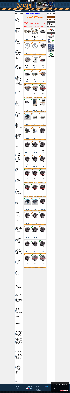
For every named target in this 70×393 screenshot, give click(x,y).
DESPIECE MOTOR (18, 95)
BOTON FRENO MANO (18, 364)
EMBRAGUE (17, 102)
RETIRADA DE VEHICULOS (51, 23)
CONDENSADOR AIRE (18, 78)
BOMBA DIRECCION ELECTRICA (18, 325)
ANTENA (17, 22)
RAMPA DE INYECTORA (18, 345)
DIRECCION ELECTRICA (18, 269)
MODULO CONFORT (18, 231)
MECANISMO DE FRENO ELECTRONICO (18, 296)
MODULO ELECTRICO (18, 252)
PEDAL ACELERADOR (18, 169)
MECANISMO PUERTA (18, 144)
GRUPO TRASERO (18, 113)
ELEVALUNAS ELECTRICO (19, 340)
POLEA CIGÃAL (17, 262)
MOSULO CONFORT (18, 272)
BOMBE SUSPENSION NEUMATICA (18, 352)
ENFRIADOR (17, 103)
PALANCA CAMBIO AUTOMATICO (18, 371)
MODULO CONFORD (18, 247)
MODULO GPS (17, 330)
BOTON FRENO (17, 343)
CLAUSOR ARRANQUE (18, 297)
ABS (16, 378)
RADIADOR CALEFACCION (19, 331)
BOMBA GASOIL (17, 350)
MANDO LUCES (17, 124)
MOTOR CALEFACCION (18, 238)
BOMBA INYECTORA (18, 375)
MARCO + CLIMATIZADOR (19, 299)
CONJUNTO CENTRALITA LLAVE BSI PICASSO (18, 82)
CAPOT (16, 51)
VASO (16, 217)
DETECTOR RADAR (18, 309)
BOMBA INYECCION (18, 232)
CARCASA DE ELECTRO (18, 52)
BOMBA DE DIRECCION (18, 287)
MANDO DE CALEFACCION (19, 342)
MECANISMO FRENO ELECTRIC (18, 143)
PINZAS (16, 171)
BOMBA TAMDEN (18, 341)
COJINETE (17, 71)
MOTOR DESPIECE (18, 160)
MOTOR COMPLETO (43, 51)
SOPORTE (17, 200)
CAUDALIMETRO (18, 60)
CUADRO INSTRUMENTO (18, 332)
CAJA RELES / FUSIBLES (18, 227)
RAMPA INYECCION (18, 183)
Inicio (29, 10)
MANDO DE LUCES (18, 128)
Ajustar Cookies (65, 390)
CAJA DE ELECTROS (18, 45)
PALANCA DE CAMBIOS (18, 279)
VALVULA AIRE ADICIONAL (19, 210)
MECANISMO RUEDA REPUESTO (18, 146)
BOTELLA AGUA (17, 37)
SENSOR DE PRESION (18, 367)
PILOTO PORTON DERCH (18, 333)
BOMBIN (17, 34)
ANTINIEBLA (17, 23)
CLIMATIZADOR (17, 70)
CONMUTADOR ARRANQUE (19, 84)
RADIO (16, 182)
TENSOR (17, 203)
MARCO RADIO (17, 137)
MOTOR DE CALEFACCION (19, 355)
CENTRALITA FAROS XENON (19, 226)
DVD (16, 100)
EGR (16, 266)
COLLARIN (17, 74)
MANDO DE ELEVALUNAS (19, 127)
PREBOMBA (17, 178)
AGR (16, 273)
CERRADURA (17, 65)
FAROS (16, 271)
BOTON (16, 39)
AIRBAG (16, 17)
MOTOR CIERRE (17, 154)
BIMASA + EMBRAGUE (18, 31)
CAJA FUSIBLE (17, 326)
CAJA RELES (17, 49)
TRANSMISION (17, 205)
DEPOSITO (17, 94)
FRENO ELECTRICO (18, 314)
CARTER (17, 59)
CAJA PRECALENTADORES (19, 48)
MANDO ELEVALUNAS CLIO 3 (19, 283)
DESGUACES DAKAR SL (50, 24)
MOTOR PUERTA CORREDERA (19, 354)
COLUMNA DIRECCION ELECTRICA (18, 323)
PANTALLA (17, 166)
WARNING (17, 221)
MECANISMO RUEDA (18, 317)
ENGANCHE (17, 104)
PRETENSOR (17, 179)
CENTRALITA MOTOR (18, 242)
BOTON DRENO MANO (18, 353)
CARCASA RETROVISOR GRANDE (18, 57)
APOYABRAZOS (17, 27)
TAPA (16, 201)
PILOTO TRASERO (18, 244)
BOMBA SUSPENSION (18, 236)
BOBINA (17, 32)
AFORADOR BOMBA (18, 16)
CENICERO (17, 63)
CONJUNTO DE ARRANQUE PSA (19, 285)
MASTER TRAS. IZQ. (18, 140)
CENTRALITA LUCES (18, 243)
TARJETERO (17, 202)
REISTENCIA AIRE (18, 188)
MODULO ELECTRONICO (18, 229)
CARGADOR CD (17, 58)
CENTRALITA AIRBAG (18, 225)
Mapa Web (17, 386)
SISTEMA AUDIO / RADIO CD (19, 199)
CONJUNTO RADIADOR (18, 83)
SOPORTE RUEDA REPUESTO (19, 349)
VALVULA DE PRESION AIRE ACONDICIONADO (19, 212)
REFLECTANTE (17, 184)
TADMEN (17, 286)
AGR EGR (17, 263)
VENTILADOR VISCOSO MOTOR (18, 219)
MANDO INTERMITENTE (18, 313)
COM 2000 (17, 76)
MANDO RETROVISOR (18, 134)
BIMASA (17, 30)
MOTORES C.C (17, 161)
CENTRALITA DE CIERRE (18, 335)
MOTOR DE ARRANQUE (18, 259)
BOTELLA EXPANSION (18, 38)
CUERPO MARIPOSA (18, 91)
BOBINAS (17, 310)
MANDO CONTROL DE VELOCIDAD (18, 337)
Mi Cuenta (49, 0)
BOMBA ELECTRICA (18, 306)
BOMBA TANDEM (18, 359)
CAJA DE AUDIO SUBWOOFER (19, 44)
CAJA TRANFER (17, 50)
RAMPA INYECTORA (18, 260)
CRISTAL (17, 89)
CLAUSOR (17, 69)
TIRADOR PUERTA (18, 240)
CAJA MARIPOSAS (18, 233)
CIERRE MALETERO (18, 66)
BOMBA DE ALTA (18, 357)
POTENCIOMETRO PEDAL (19, 177)
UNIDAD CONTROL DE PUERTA (18, 209)
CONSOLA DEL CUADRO (18, 85)
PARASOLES (17, 168)
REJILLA (16, 189)
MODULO (17, 147)
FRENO (16, 110)
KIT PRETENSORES (18, 122)
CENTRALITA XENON (18, 254)
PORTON (17, 174)
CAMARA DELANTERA (18, 365)
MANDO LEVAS (17, 303)
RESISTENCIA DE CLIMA (18, 329)
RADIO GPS (17, 276)
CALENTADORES (17, 265)
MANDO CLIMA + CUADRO (19, 334)
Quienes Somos (34, 10)
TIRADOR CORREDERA (18, 251)
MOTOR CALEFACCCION (18, 153)
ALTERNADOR (17, 19)
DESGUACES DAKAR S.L (50, 10)
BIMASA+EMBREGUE (18, 321)
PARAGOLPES (17, 167)
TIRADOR (17, 204)
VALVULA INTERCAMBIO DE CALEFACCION (19, 215)
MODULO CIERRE (18, 249)
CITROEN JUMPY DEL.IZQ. (19, 68)
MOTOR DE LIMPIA (18, 159)
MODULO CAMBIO (18, 369)
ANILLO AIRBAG (17, 21)
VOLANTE (17, 220)
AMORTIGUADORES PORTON (19, 312)
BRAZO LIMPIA (17, 41)
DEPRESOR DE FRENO (18, 358)
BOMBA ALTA (17, 274)
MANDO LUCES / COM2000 (19, 228)
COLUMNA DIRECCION (18, 75)
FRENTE (17, 111)
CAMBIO (27, 79)
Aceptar (61, 390)
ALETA (16, 373)
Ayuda (39, 10)
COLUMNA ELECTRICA (18, 307)
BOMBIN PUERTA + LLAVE (19, 300)
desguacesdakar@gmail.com (39, 390)
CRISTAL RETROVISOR (18, 67)
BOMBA (16, 33)
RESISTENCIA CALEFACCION (19, 253)
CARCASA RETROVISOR (18, 55)
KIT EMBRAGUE (17, 121)
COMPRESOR (17, 77)
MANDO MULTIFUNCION (18, 132)
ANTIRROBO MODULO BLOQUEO (18, 280)
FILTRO (16, 107)
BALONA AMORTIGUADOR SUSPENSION (19, 339)
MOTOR (16, 151)
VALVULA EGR (17, 213)
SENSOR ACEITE (17, 301)
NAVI (16, 163)
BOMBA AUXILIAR (18, 348)
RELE (16, 190)
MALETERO (17, 125)
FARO (16, 106)
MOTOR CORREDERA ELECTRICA (18, 156)
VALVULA (17, 311)
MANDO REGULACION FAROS (19, 133)
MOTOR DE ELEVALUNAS (18, 158)
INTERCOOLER (17, 115)
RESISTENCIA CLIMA (18, 255)
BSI (27, 206)
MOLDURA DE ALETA (18, 148)
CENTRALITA (17, 64)
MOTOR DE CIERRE (18, 157)
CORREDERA (17, 86)
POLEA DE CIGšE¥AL (18, 360)
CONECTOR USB (17, 79)
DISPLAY (17, 99)
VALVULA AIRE (17, 222)
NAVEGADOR (17, 162)
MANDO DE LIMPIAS (18, 289)
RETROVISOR (17, 191)
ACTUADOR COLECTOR (18, 294)
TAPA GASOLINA (17, 356)
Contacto (43, 10)
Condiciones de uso (19, 388)
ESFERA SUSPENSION (18, 105)
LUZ (16, 123)
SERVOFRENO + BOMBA (18, 237)
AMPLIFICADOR (17, 20)
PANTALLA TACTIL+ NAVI (19, 298)
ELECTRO (17, 101)
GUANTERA (17, 114)
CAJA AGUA (17, 42)
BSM (16, 379)
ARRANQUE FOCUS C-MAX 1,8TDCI (35, 37)
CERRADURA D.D (27, 136)
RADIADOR (17, 181)
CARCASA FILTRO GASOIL (19, 54)
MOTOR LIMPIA (17, 258)
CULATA (17, 92)
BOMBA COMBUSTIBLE (18, 318)
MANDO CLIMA (17, 126)
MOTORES (17, 15)
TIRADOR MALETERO (18, 368)
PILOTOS (17, 381)
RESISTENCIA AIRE (18, 241)
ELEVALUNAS (17, 374)
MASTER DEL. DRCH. (18, 139)
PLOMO (16, 173)
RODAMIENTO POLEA (18, 193)
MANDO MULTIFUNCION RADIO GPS (18, 282)
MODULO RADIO (18, 366)
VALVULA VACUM (18, 216)
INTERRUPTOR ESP (18, 117)
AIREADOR (17, 18)
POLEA (16, 172)
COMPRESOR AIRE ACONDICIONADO (18, 316)
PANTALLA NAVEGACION (18, 292)
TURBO (16, 206)
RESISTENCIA (17, 192)
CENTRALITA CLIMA (18, 288)
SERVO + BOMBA (18, 198)
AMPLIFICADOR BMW (18, 308)
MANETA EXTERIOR (18, 136)
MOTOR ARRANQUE (18, 152)
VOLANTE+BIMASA (18, 261)
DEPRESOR (17, 93)
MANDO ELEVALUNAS (18, 302)
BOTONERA (17, 40)
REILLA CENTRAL (18, 187)
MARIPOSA (17, 138)
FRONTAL (17, 112)
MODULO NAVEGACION (18, 293)
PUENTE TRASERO (18, 180)
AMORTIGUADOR (18, 26)
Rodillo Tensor (17, 194)
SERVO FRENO (17, 372)
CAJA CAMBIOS (17, 230)
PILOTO (16, 170)
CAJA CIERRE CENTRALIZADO (19, 43)
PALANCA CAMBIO (18, 344)
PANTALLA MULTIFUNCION (19, 250)
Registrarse (53, 0)
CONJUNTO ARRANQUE (18, 80)
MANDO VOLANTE (18, 135)
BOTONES (17, 363)
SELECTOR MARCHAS (18, 195)
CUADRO (17, 90)
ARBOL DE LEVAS (18, 28)
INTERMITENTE (17, 116)
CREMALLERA (17, 275)
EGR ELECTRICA (17, 322)
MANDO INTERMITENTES (19, 129)
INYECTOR (17, 118)
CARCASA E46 (17, 53)
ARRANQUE (17, 29)
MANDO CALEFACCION (18, 248)
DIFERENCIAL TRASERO (18, 96)
